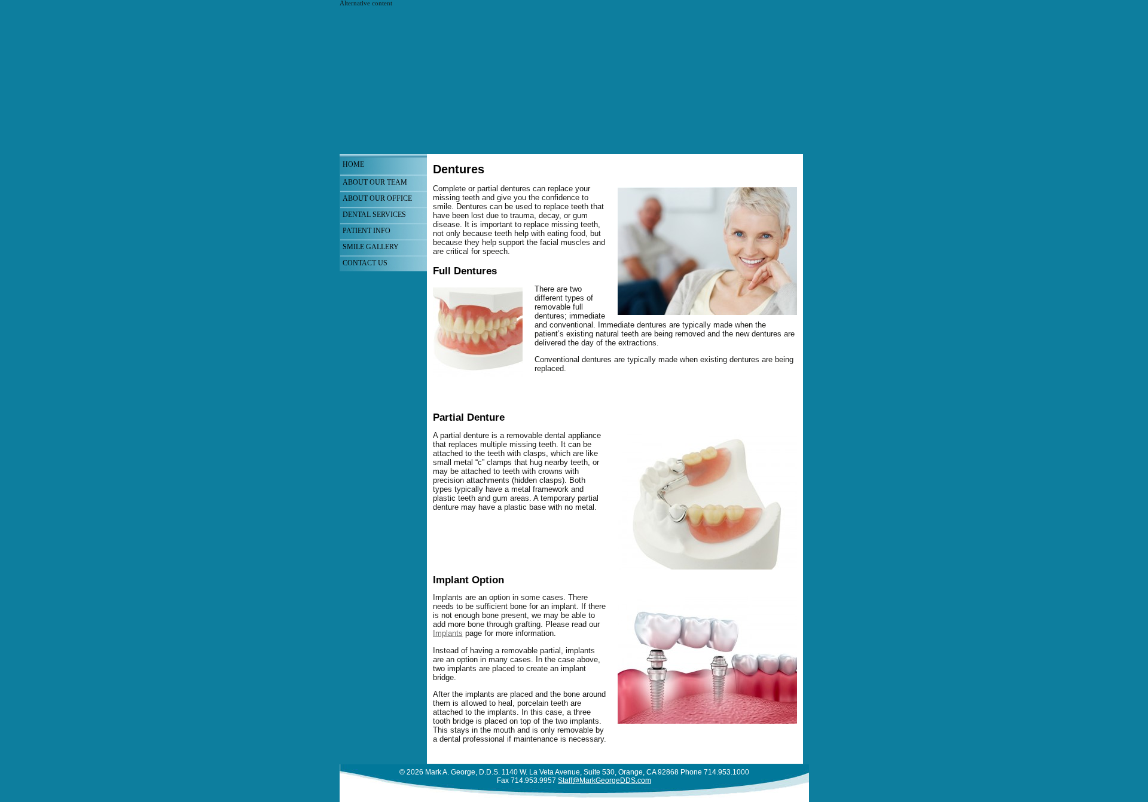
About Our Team (375, 182)
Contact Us (365, 263)
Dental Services (374, 214)
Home (353, 164)
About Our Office (377, 198)
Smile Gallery (371, 247)
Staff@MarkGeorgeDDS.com (604, 780)
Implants (448, 633)
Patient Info (366, 230)
